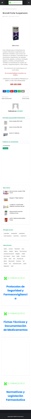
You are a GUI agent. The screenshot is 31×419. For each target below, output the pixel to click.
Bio (23, 261)
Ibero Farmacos (23, 251)
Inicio (4, 9)
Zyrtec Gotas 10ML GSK (15, 127)
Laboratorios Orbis (17, 263)
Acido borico (23, 236)
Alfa (14, 258)
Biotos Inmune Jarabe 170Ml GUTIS (17, 192)
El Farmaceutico (20, 416)
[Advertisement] (15, 357)
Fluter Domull (11, 261)
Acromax (11, 248)
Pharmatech (17, 248)
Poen (23, 248)
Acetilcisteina (22, 233)
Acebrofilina (6, 233)
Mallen (18, 256)
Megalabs (18, 253)
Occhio (5, 258)
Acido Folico (16, 236)
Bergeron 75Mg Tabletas (16, 198)
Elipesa (16, 251)
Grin (10, 263)
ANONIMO (6, 16)
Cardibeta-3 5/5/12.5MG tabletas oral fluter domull (17, 205)
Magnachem (6, 266)
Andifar (23, 253)
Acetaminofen (14, 233)
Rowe (10, 258)
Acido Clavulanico (7, 236)
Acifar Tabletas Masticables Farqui (17, 219)
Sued (12, 266)
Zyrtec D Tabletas (14, 133)
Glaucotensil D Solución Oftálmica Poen (16, 212)
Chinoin (5, 263)
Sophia (5, 248)
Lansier (24, 263)
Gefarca (5, 251)
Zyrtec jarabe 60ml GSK (15, 121)
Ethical (5, 261)
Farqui (13, 256)
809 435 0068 (15, 84)
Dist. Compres (7, 256)
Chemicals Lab (20, 258)
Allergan (11, 251)
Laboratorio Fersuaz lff (9, 253)
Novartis (23, 256)
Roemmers (18, 261)
